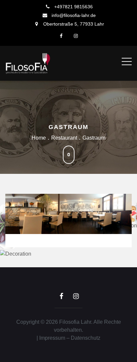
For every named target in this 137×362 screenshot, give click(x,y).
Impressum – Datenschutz (69, 338)
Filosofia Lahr (75, 322)
